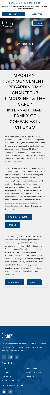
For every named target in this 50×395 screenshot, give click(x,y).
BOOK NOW (13, 14)
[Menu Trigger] (47, 4)
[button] (39, 23)
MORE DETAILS (37, 14)
